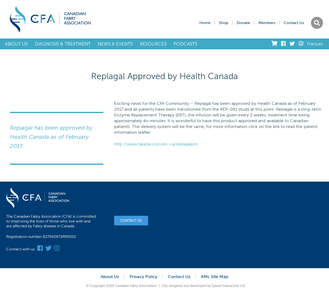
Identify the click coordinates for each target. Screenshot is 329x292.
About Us (16, 43)
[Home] (50, 19)
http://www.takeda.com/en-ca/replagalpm (156, 144)
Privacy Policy (143, 276)
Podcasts (185, 43)
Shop (223, 23)
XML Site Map (214, 276)
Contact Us (294, 23)
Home (205, 23)
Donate (243, 23)
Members (266, 23)
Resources (153, 43)
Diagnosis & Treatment (63, 43)
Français (315, 43)
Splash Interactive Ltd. (229, 286)
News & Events (115, 43)
